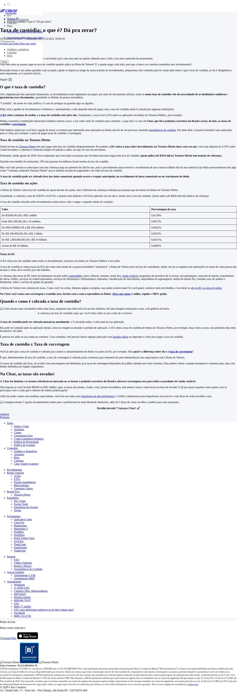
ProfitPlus (19, 535)
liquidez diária (120, 336)
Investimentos (14, 469)
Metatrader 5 (21, 528)
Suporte (11, 556)
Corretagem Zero (23, 435)
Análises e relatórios (18, 19)
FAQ (16, 559)
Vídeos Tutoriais (23, 562)
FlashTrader (20, 547)
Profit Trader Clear (24, 538)
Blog (9, 25)
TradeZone (20, 550)
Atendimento (14, 581)
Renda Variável (15, 472)
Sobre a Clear (21, 426)
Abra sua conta (34, 31)
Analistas (19, 429)
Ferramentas (13, 516)
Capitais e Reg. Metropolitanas (31, 590)
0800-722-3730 (22, 616)
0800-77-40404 (22, 606)
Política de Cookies (24, 445)
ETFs (17, 479)
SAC (16, 603)
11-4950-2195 (21, 587)
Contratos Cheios (23, 488)
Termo (17, 510)
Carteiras (12, 22)
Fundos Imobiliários (25, 482)
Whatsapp (19, 584)
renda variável (130, 275)
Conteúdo (12, 448)
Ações (17, 475)
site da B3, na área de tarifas (206, 287)
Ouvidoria (19, 612)
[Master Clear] (8, 13)
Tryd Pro (19, 541)
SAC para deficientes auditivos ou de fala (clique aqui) (44, 609)
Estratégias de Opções (26, 507)
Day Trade (20, 500)
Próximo (4, 417)
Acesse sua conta (16, 31)
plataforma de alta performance (98, 396)
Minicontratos (21, 485)
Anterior (4, 414)
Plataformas (20, 525)
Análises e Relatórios (25, 451)
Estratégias (13, 497)
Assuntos (19, 454)
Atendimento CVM (24, 575)
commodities (75, 275)
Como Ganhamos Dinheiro (29, 438)
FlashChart (20, 544)
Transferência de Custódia (28, 569)
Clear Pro (19, 522)
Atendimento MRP (24, 578)
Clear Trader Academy (26, 463)
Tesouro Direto (27, 146)
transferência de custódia (162, 130)
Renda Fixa (13, 491)
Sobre (10, 423)
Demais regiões (22, 597)
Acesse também (15, 572)
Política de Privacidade (26, 441)
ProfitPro (19, 531)
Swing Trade (21, 504)
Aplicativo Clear (23, 519)
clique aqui (193, 684)
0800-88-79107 (22, 600)
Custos (17, 432)
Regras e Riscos (22, 565)
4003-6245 (20, 594)
